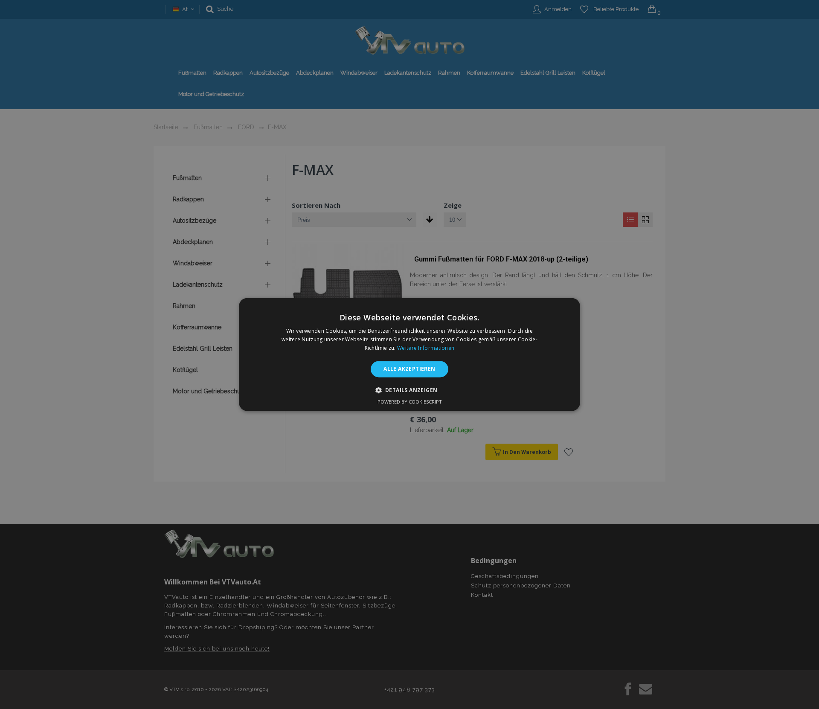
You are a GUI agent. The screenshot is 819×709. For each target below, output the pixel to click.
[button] (410, 390)
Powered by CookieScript (410, 402)
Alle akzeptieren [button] (409, 368)
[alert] (409, 354)
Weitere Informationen (425, 348)
